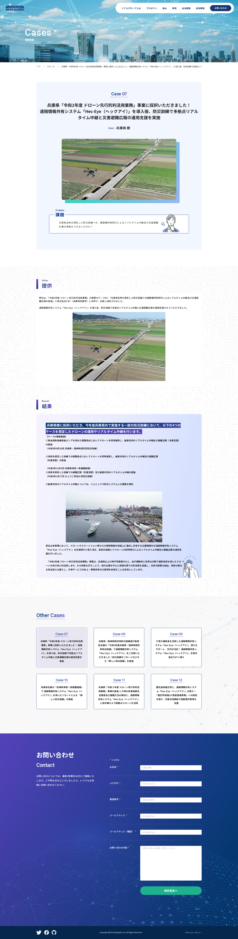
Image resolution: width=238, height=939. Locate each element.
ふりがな (115, 783)
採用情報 (200, 8)
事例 (174, 8)
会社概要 (186, 8)
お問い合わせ (221, 8)
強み (165, 8)
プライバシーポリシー (193, 932)
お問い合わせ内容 (119, 847)
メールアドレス (118, 815)
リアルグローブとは (131, 8)
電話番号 (115, 799)
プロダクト (151, 8)
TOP (38, 66)
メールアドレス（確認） (123, 831)
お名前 (114, 767)
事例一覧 (51, 66)
